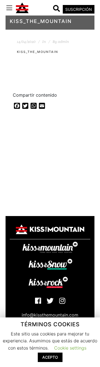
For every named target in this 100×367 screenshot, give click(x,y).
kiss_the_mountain (37, 52)
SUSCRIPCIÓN (78, 9)
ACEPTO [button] (50, 357)
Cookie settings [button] (70, 348)
